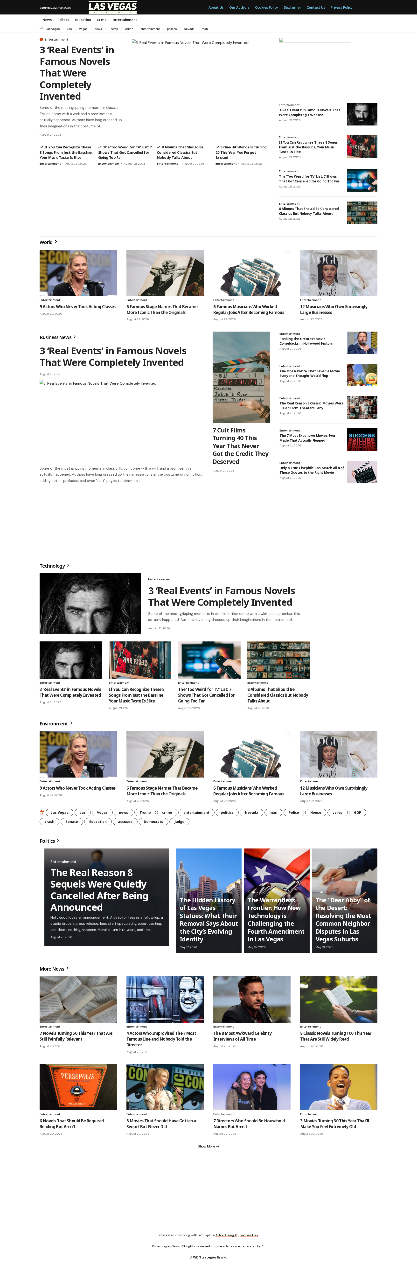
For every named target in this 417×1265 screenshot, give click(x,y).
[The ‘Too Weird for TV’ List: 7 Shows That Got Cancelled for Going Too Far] (362, 180)
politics (172, 29)
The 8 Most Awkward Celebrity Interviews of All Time (242, 1038)
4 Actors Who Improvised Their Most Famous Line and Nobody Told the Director (161, 1041)
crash (49, 823)
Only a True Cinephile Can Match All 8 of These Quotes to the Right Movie (311, 470)
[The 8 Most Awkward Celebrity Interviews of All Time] (252, 1001)
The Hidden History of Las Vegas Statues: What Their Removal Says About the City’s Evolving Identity (209, 921)
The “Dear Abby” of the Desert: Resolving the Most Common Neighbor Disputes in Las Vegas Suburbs (343, 921)
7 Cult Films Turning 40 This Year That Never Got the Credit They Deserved (241, 446)
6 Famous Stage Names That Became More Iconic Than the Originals (161, 309)
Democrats (153, 823)
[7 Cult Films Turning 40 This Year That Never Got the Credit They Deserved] (241, 377)
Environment (54, 725)
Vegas (83, 29)
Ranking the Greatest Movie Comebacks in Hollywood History (306, 341)
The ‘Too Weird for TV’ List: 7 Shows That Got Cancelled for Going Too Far (125, 152)
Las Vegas (53, 29)
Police (294, 814)
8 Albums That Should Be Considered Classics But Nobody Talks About (180, 152)
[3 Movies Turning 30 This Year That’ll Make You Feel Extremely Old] (338, 1089)
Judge (179, 823)
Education (98, 823)
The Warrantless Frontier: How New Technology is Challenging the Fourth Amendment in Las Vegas (276, 921)
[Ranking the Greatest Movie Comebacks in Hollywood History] (362, 343)
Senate (72, 823)
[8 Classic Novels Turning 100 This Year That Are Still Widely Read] (338, 1001)
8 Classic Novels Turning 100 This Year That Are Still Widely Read (335, 1038)
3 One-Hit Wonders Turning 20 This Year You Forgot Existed (241, 152)
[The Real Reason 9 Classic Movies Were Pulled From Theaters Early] (362, 407)
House (315, 814)
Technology (53, 567)
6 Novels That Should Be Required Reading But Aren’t (72, 1125)
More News (52, 970)
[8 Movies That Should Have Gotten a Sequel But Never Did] (165, 1089)
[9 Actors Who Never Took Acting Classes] (78, 273)
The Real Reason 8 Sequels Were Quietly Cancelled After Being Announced (99, 892)
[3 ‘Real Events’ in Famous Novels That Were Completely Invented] (200, 87)
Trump (113, 29)
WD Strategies (204, 1261)
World (47, 242)
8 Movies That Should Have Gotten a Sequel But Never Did (161, 1125)
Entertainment (56, 39)
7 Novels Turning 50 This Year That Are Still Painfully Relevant (76, 1038)
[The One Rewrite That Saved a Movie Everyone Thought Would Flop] (362, 375)
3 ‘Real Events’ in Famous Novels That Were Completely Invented (77, 73)
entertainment (150, 29)
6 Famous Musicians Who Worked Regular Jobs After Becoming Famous (248, 309)
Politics (48, 843)
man (205, 29)
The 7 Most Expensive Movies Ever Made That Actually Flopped (307, 438)
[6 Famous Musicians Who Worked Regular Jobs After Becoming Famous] (252, 273)
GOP (357, 814)
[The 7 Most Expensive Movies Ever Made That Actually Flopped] (362, 439)
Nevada (189, 29)
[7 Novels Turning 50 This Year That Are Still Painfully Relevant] (78, 1001)
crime (129, 29)
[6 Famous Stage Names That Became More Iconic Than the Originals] (165, 273)
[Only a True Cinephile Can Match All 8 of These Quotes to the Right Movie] (362, 472)
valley (338, 814)
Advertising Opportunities (236, 1239)
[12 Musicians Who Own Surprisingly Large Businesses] (338, 273)
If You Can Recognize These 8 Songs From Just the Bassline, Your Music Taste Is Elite (66, 152)
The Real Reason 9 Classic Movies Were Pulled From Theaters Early (311, 405)
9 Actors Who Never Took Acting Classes (78, 306)
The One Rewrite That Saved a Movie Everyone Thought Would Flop (309, 373)
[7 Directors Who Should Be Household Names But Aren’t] (252, 1089)
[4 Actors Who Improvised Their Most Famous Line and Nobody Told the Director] (165, 1001)
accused (125, 823)
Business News (56, 337)
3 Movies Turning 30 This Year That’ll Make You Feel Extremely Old (334, 1125)
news (98, 29)
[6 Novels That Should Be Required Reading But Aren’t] (78, 1089)
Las (69, 29)
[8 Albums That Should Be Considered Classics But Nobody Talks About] (362, 213)
